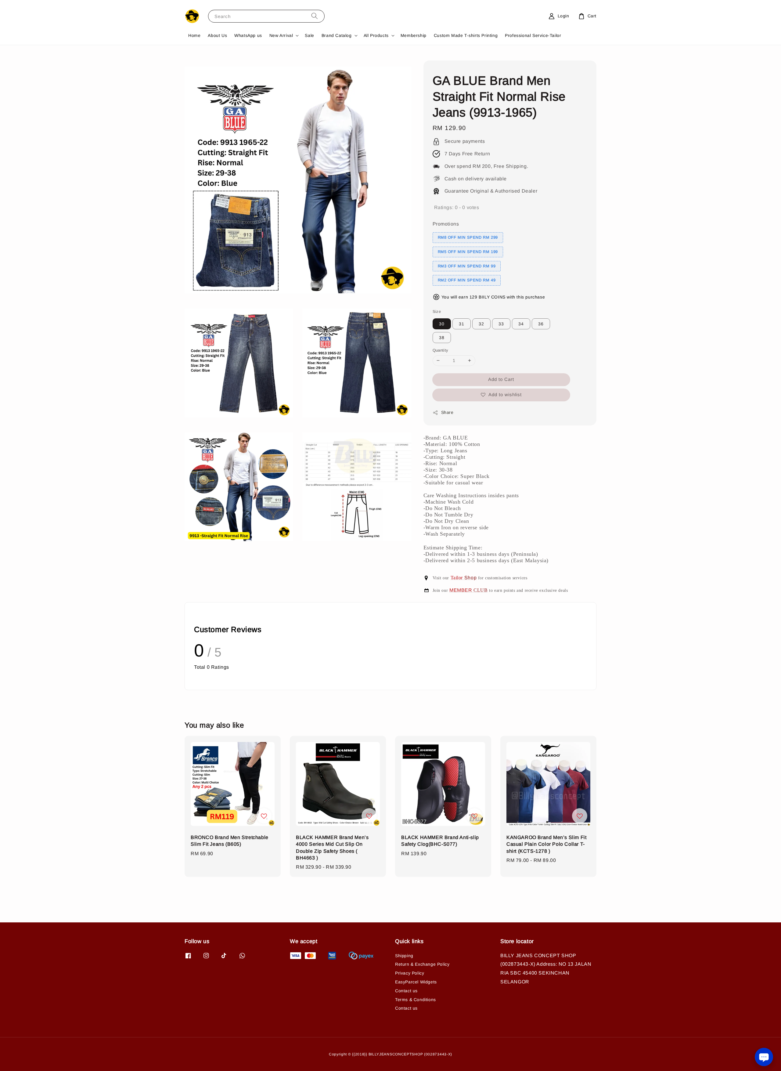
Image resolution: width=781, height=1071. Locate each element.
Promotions (446, 223)
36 (541, 323)
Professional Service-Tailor (533, 35)
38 (441, 337)
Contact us (406, 990)
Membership (413, 35)
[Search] (314, 16)
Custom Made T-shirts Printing (466, 35)
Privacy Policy (409, 973)
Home (194, 35)
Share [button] (447, 412)
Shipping (404, 955)
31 (461, 323)
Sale (309, 35)
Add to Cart (501, 379)
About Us (217, 35)
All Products (376, 35)
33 (501, 323)
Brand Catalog (337, 35)
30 (441, 323)
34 (521, 323)
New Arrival (281, 35)
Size (437, 311)
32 (481, 323)
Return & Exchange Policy (422, 964)
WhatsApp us (248, 35)
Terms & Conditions (415, 999)
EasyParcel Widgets (416, 981)
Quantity (440, 350)
